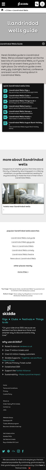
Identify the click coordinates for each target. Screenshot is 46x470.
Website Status (8, 417)
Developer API (7, 420)
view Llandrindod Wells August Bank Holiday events (24, 127)
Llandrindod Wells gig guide (22, 242)
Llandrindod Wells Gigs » (19, 90)
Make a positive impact (29, 374)
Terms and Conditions (10, 388)
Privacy (5, 391)
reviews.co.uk (26, 346)
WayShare (27, 294)
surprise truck (40, 289)
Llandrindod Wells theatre (23, 254)
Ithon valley (18, 294)
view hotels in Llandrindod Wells (19, 118)
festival (27, 69)
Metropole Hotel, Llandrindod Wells (21, 289)
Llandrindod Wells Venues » (20, 111)
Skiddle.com (23, 4)
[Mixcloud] (13, 452)
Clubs (14, 319)
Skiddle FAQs (7, 436)
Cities (8, 10)
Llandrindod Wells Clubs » (20, 95)
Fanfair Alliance (23, 370)
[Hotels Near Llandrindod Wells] (23, 199)
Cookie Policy (7, 394)
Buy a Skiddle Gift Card (10, 442)
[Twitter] (3, 452)
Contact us (6, 407)
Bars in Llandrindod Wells (23, 246)
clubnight (17, 69)
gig (9, 69)
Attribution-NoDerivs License (23, 295)
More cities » (23, 272)
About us (6, 401)
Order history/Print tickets (11, 404)
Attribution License (28, 290)
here (41, 465)
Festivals (27, 319)
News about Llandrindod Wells (23, 258)
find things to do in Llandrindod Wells (21, 103)
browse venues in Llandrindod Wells (21, 113)
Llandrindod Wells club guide (23, 238)
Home (5, 385)
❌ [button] (29, 468)
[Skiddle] (9, 310)
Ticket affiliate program (11, 423)
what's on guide (26, 66)
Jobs (4, 410)
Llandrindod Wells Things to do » (22, 101)
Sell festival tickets (9, 439)
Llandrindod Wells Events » (20, 106)
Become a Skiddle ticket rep (12, 426)
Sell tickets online (8, 433)
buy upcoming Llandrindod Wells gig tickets (23, 92)
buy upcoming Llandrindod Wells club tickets (24, 97)
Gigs (4, 319)
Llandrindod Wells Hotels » (20, 116)
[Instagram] (18, 452)
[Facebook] (22, 452)
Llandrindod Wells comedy (23, 250)
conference (37, 69)
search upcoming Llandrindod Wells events (23, 108)
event (9, 72)
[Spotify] (8, 452)
